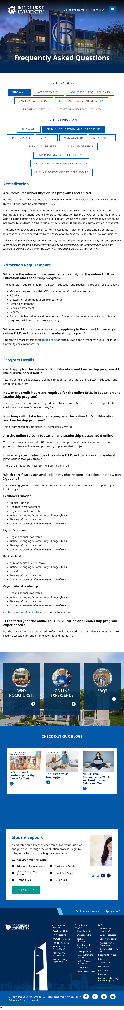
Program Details (36, 109)
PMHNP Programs (61, 942)
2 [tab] (98, 877)
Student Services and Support (84, 962)
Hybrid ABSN (20, 138)
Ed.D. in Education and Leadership (73, 129)
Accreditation (48, 92)
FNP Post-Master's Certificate (61, 155)
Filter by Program (62, 120)
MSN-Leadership (80, 146)
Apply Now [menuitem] (97, 9)
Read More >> (12, 784)
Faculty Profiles (83, 967)
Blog (100, 958)
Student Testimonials (86, 971)
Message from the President (85, 955)
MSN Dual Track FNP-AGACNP (60, 947)
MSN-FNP (46, 138)
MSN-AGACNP (73, 138)
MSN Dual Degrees (43, 146)
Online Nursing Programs (58, 926)
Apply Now (103, 970)
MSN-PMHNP (102, 138)
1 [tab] (94, 877)
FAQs (100, 925)
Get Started (103, 966)
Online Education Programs (82, 926)
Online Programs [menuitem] (73, 9)
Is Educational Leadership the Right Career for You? (23, 775)
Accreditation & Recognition (107, 943)
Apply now (112, 911)
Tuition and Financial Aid (109, 950)
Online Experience (83, 951)
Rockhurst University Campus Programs (107, 979)
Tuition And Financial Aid (80, 109)
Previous (103, 876)
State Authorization (108, 938)
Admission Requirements (90, 92)
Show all (28, 129)
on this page (49, 339)
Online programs (86, 911)
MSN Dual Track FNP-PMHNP (60, 954)
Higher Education (84, 931)
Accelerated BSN (60, 931)
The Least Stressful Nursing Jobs (58, 775)
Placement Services (107, 954)
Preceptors (103, 974)
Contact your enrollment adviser (23, 612)
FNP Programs (59, 935)
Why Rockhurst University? (106, 929)
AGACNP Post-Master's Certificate (61, 163)
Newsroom (105, 962)
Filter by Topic (62, 83)
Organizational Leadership (83, 946)
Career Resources (108, 935)
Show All (19, 92)
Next (109, 876)
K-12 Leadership (84, 935)
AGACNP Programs (61, 938)
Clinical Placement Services (81, 101)
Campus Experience (34, 101)
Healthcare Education (82, 939)
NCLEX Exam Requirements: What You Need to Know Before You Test (96, 778)
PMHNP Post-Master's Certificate (62, 172)
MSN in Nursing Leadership (60, 960)
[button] (26, 890)
